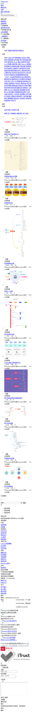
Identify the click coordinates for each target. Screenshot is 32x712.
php (16, 62)
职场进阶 (19, 96)
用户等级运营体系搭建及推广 (13, 398)
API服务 (3, 537)
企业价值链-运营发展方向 (12, 362)
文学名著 (28, 94)
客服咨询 (20, 81)
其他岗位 (26, 81)
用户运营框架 (8, 486)
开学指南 (3, 40)
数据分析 (9, 66)
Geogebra (3, 545)
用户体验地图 (24, 60)
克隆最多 (13, 113)
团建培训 (19, 87)
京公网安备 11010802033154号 (19, 645)
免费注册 (7, 12)
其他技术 (10, 62)
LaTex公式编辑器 (6, 543)
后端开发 (14, 64)
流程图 (9, 50)
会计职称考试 (26, 77)
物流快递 (13, 87)
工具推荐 (15, 68)
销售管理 (18, 92)
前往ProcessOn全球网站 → (9, 640)
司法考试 (14, 72)
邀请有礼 (3, 567)
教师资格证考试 (15, 70)
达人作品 (25, 113)
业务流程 (16, 60)
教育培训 (24, 83)
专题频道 (3, 557)
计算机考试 (7, 72)
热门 (8, 113)
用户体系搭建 (8, 423)
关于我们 (3, 587)
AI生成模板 (4, 32)
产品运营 (21, 68)
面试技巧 (24, 92)
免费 (8, 110)
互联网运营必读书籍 (10, 176)
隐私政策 (3, 593)
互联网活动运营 (9, 458)
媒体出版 (15, 85)
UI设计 (9, 57)
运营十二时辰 (8, 291)
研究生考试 (21, 72)
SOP (7, 92)
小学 (15, 81)
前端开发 (24, 62)
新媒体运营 (15, 66)
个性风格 (25, 96)
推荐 (2, 5)
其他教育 (28, 79)
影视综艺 (16, 98)
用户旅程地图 (16, 57)
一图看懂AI (4, 36)
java (5, 64)
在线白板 (3, 533)
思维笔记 (21, 50)
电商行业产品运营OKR (11, 134)
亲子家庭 (7, 96)
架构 (28, 62)
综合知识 (10, 94)
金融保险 (12, 83)
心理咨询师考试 (26, 70)
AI (1, 3)
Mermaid (3, 547)
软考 (7, 75)
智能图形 (3, 539)
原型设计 (3, 535)
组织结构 (16, 90)
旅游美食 (7, 100)
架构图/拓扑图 (5, 27)
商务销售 (9, 85)
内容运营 (22, 66)
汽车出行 (18, 83)
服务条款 (3, 591)
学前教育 (22, 79)
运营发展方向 (8, 203)
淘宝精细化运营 (9, 263)
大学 (12, 81)
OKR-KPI (10, 90)
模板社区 (3, 7)
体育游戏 (28, 98)
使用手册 (3, 561)
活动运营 (9, 68)
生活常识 (22, 98)
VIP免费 (13, 110)
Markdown (4, 531)
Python (23, 64)
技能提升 (25, 87)
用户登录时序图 (9, 334)
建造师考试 (15, 79)
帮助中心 (3, 559)
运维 (19, 64)
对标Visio (3, 582)
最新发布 (19, 113)
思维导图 (15, 50)
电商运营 (7, 70)
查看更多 (3, 21)
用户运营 (27, 68)
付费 (17, 110)
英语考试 (12, 75)
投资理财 (22, 94)
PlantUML (4, 548)
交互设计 (24, 57)
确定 (24, 503)
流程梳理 (3, 23)
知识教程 (3, 555)
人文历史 (16, 94)
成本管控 (12, 92)
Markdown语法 (5, 563)
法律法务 (21, 85)
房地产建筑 (27, 85)
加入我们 (3, 589)
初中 (5, 81)
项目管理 (10, 60)
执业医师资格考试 (16, 77)
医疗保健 (7, 87)
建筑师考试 (7, 79)
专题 (2, 9)
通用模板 (10, 98)
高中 (8, 81)
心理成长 (13, 96)
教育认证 (3, 580)
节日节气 (13, 100)
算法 (19, 62)
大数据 (9, 64)
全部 (5, 110)
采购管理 (22, 90)
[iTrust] (16, 661)
